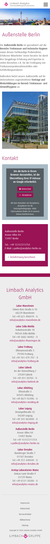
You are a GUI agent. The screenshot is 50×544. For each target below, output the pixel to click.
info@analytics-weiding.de (25, 402)
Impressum (25, 503)
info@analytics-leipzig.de (25, 422)
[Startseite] (19, 4)
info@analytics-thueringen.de (25, 340)
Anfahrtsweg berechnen (22, 257)
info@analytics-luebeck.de (25, 381)
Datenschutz (26, 189)
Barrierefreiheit (25, 514)
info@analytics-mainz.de (25, 484)
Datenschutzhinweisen (25, 214)
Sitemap (25, 525)
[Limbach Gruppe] (25, 536)
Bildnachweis (25, 520)
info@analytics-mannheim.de (25, 320)
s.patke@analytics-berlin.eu (26, 248)
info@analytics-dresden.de (25, 463)
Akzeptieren (26, 195)
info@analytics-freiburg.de (25, 361)
